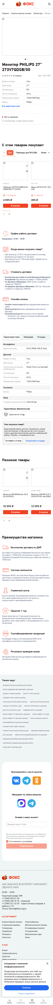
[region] (26, 153)
